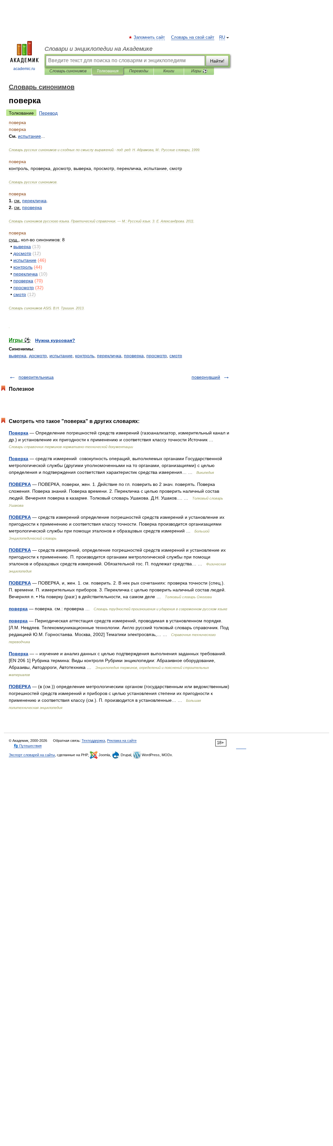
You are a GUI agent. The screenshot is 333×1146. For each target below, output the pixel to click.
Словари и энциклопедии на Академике (99, 49)
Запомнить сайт (149, 37)
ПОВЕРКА (20, 484)
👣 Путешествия (28, 746)
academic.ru (24, 68)
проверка (134, 355)
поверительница (36, 377)
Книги (168, 71)
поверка (18, 608)
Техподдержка (93, 741)
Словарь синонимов (68, 71)
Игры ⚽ (199, 71)
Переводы (138, 71)
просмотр (156, 355)
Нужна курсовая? (55, 340)
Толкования (107, 71)
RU (222, 37)
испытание (61, 355)
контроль (84, 355)
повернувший (206, 377)
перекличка (109, 355)
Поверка (18, 432)
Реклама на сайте (122, 741)
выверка (17, 355)
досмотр (38, 355)
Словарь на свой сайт (192, 37)
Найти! (217, 61)
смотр (175, 355)
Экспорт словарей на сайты (32, 755)
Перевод (48, 113)
